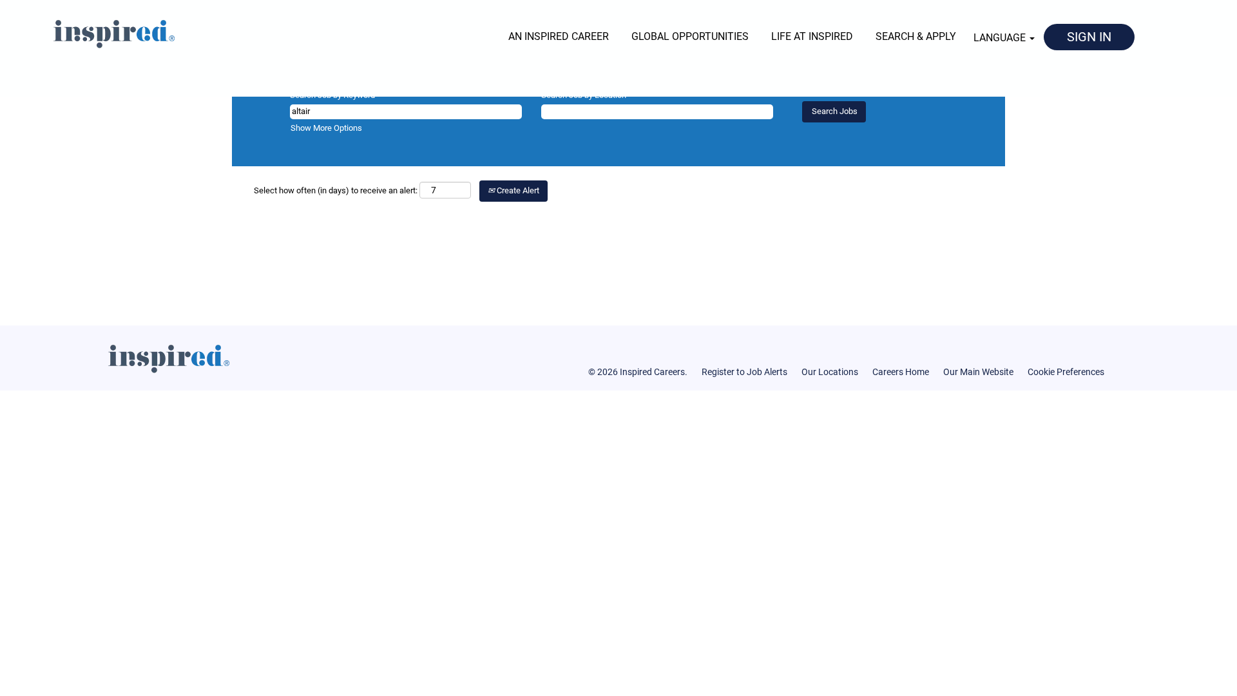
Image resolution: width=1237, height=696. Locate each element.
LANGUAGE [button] (1000, 38)
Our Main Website (978, 372)
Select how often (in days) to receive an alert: (335, 190)
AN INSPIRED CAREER (558, 36)
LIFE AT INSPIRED (812, 36)
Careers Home (900, 372)
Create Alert (517, 190)
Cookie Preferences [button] (1066, 372)
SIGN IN (1089, 36)
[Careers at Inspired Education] (91, 31)
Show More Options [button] (326, 128)
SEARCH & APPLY (916, 36)
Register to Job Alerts (744, 372)
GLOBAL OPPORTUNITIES (690, 36)
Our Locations (829, 372)
